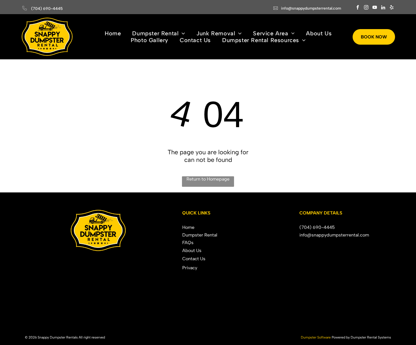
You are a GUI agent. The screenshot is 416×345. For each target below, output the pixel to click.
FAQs (188, 242)
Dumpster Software (316, 337)
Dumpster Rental (199, 235)
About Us (191, 250)
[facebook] (357, 8)
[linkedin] (383, 8)
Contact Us (193, 258)
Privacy (189, 267)
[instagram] (366, 8)
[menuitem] (112, 33)
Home (188, 227)
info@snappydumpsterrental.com (311, 8)
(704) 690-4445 (47, 8)
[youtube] (374, 8)
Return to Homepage (208, 179)
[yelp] (391, 8)
